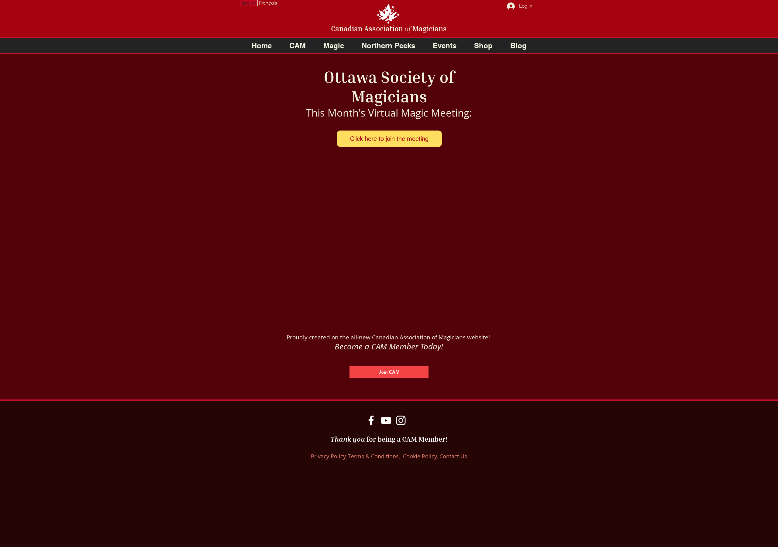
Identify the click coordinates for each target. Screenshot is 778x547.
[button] (297, 45)
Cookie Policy (420, 456)
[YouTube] (386, 420)
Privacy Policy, (329, 456)
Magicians (429, 28)
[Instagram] (400, 420)
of (407, 28)
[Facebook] (371, 420)
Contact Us (453, 456)
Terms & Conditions (373, 456)
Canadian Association (367, 28)
